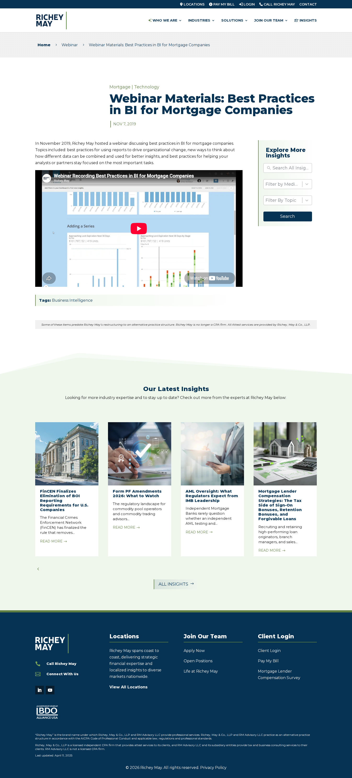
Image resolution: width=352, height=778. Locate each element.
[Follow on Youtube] (50, 690)
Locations (193, 4)
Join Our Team (268, 21)
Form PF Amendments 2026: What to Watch (137, 493)
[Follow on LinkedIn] (39, 690)
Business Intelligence (72, 300)
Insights (308, 21)
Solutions (232, 21)
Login (249, 4)
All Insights (176, 584)
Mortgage (120, 87)
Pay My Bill (223, 4)
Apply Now (194, 650)
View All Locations (128, 687)
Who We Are (164, 21)
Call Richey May (279, 4)
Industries (199, 21)
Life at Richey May (201, 671)
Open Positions (198, 661)
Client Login (269, 650)
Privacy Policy (213, 767)
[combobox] (287, 184)
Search (287, 216)
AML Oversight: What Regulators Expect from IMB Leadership (212, 496)
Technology (146, 87)
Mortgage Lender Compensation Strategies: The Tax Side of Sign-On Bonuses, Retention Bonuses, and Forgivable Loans (280, 505)
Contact (308, 4)
